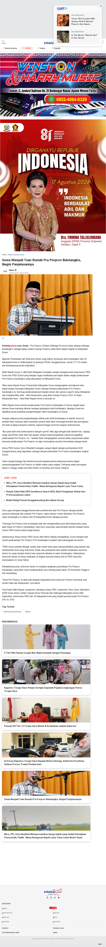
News (28, 612)
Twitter (55, 901)
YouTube (58, 901)
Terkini (42, 48)
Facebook (47, 901)
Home (4, 255)
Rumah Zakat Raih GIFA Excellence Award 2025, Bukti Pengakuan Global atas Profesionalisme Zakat (45, 493)
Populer (57, 48)
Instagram (51, 901)
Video (28, 48)
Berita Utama (11, 48)
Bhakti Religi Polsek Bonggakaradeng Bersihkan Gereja (35, 500)
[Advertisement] (53, 19)
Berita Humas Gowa (12, 612)
